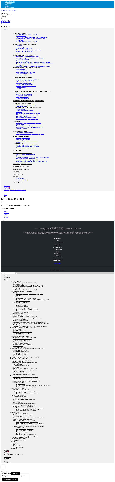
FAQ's (5, 214)
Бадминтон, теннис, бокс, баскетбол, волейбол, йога (30, 408)
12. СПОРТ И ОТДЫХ (19, 143)
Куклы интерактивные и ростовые (25, 72)
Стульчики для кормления (23, 306)
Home (5, 211)
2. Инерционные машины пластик (25, 80)
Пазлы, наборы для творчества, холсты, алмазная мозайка (32, 161)
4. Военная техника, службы (23, 83)
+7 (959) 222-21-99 (5, 20)
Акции (7, 187)
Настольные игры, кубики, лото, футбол (27, 160)
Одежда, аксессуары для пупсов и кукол (27, 119)
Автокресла (19, 303)
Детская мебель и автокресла (24, 48)
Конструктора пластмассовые (24, 95)
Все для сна (19, 45)
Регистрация (9, 7)
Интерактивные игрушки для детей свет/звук (28, 56)
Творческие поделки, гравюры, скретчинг (27, 436)
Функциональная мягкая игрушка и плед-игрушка (30, 134)
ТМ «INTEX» (16, 171)
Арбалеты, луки (20, 384)
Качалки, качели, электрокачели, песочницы (28, 310)
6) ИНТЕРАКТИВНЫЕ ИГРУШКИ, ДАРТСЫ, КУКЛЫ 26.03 (32, 37)
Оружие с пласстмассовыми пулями (26, 386)
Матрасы (18, 295)
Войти (7, 6)
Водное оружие (20, 124)
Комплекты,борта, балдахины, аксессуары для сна (29, 294)
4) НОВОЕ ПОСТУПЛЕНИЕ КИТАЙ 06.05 (27, 34)
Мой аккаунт (10, 2)
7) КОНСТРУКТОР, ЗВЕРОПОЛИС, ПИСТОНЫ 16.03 (30, 38)
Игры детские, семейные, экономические (27, 422)
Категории (7, 188)
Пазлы (18, 433)
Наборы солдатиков (21, 116)
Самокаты (18, 142)
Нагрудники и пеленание (23, 301)
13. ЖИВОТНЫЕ (17, 150)
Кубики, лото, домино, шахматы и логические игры (30, 423)
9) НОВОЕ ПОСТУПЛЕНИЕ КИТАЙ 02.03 (27, 41)
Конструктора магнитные (23, 92)
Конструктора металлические (24, 94)
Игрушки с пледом (21, 392)
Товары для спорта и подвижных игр (26, 147)
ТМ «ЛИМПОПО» (18, 174)
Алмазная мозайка (21, 427)
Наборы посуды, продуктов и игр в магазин (28, 114)
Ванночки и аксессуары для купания (26, 298)
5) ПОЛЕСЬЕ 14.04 (21, 36)
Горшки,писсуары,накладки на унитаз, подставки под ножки (32, 299)
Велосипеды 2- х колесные (23, 138)
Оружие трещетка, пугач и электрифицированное (29, 127)
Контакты (7, 186)
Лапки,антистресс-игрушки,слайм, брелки (27, 145)
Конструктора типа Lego (22, 97)
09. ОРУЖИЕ (16, 121)
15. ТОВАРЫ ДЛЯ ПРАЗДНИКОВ (22, 164)
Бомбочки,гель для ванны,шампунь (25, 154)
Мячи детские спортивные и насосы (26, 410)
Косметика (19, 112)
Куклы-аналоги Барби (22, 75)
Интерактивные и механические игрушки (27, 393)
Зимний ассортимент (21, 179)
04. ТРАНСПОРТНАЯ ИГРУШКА (22, 77)
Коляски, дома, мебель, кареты (24, 110)
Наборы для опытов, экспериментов (25, 158)
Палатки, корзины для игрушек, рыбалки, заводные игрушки (33, 62)
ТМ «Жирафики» (20, 65)
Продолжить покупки (10, 479)
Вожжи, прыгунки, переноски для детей (27, 309)
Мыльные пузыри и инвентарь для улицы (27, 146)
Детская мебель (20, 178)
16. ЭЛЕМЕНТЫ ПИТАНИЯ (21, 166)
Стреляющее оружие (21, 128)
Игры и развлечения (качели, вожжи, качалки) (28, 49)
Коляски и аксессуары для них (24, 51)
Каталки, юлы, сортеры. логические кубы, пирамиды (30, 58)
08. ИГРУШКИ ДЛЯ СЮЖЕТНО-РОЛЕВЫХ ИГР (27, 107)
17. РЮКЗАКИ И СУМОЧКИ (21, 169)
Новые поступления (20, 33)
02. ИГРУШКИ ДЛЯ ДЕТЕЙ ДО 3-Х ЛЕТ (24, 55)
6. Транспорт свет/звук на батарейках (26, 86)
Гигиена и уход (20, 47)
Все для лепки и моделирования (24, 429)
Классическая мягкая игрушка (24, 132)
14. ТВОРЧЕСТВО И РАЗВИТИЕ (22, 153)
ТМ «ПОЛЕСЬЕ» (17, 182)
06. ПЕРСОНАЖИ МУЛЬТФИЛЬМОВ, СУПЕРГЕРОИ (28, 101)
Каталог (6, 29)
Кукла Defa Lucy (20, 69)
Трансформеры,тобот (21, 106)
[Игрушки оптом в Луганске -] (9, 10)
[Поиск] (16, 273)
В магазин (16, 473)
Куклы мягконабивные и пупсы (24, 73)
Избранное (8, 3)
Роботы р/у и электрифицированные (26, 105)
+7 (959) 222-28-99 (5, 22)
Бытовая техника (20, 109)
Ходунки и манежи (21, 52)
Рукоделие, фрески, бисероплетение (26, 434)
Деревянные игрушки (22, 155)
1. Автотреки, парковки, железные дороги (27, 79)
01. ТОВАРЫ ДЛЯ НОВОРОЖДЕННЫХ (24, 44)
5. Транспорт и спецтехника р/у (24, 84)
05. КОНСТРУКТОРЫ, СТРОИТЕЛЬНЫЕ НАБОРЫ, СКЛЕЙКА (31, 91)
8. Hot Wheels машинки (22, 88)
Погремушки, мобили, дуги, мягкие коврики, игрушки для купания (34, 63)
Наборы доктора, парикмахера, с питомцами (28, 113)
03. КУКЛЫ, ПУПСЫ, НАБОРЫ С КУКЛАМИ (26, 68)
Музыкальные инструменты (23, 61)
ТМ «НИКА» (16, 177)
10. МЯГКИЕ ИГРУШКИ (20, 131)
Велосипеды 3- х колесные (23, 139)
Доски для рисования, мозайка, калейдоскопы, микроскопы (32, 157)
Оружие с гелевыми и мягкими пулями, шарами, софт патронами (33, 385)
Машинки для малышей (22, 59)
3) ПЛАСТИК (19, 40)
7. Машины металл (21, 87)
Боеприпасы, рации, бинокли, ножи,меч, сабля (28, 123)
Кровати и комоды (21, 305)
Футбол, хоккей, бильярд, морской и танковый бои (29, 424)
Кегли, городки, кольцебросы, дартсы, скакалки (29, 409)
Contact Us (6, 217)
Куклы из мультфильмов (22, 70)
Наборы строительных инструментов (26, 117)
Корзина (8, 4)
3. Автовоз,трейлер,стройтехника (25, 81)
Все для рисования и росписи (24, 430)
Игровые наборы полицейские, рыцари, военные (29, 125)
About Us (6, 213)
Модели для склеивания (22, 98)
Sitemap (6, 215)
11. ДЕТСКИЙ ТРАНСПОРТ (21, 136)
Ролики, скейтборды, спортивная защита (27, 140)
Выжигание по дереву (22, 431)
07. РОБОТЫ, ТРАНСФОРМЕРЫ (22, 103)
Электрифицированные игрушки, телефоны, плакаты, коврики (33, 66)
